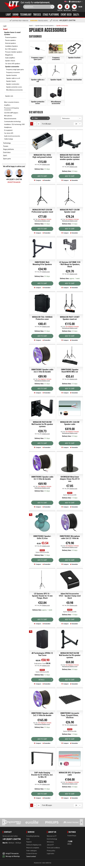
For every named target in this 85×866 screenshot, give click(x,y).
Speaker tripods (11, 81)
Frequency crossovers (13, 72)
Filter (36, 118)
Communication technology (12, 121)
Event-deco (6, 152)
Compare (38, 180)
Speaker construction (12, 84)
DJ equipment (8, 130)
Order (28, 839)
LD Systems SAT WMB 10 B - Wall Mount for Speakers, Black (69, 264)
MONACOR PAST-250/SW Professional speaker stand (42, 211)
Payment (29, 842)
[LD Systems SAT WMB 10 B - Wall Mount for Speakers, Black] (70, 248)
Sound (5, 29)
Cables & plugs (8, 139)
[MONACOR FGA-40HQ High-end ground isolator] (42, 141)
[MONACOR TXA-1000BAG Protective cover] (42, 303)
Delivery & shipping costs (33, 845)
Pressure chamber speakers (13, 52)
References (50, 842)
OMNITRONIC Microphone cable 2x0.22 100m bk (70, 537)
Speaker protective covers (14, 87)
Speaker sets (9, 96)
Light (5, 26)
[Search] (52, 7)
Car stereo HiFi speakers (12, 64)
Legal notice (50, 853)
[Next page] (35, 123)
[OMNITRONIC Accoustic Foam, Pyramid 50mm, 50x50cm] (70, 699)
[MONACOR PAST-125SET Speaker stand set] (70, 303)
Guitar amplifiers (10, 58)
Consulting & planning (32, 836)
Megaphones (9, 55)
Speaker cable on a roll (13, 78)
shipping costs (46, 164)
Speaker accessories (12, 67)
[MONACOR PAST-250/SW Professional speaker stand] (42, 195)
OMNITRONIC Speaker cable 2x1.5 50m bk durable (42, 478)
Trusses (5, 146)
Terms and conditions (53, 848)
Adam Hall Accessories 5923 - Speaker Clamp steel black (70, 596)
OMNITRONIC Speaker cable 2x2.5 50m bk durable (42, 370)
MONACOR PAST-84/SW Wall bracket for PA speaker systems (69, 655)
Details (41, 680)
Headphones (8, 127)
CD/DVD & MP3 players (11, 113)
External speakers (10, 43)
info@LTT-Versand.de (14, 182)
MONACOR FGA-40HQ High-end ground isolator (42, 156)
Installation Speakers (11, 46)
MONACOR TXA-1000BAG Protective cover (42, 318)
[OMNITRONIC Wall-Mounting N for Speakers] (42, 248)
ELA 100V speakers (11, 49)
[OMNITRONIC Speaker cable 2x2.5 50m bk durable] (42, 355)
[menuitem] (63, 1)
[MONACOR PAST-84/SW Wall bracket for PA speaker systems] (70, 639)
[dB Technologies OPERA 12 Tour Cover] (42, 639)
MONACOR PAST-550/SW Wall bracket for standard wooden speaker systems (70, 157)
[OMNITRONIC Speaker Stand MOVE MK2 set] (70, 355)
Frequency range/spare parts (15, 69)
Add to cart (42, 176)
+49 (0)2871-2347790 (67, 20)
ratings (69, 844)
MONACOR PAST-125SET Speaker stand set (70, 318)
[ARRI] (72, 822)
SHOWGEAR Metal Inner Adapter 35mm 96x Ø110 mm (70, 479)
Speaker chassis (10, 61)
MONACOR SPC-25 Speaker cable (70, 774)
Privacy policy (51, 851)
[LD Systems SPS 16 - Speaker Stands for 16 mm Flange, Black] (42, 579)
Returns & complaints (32, 848)
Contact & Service (31, 853)
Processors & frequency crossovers (11, 109)
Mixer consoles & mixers (11, 102)
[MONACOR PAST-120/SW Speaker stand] (70, 195)
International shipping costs (42, 221)
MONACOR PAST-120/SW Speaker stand (70, 211)
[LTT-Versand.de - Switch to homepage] (12, 5)
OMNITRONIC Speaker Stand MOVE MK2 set (69, 370)
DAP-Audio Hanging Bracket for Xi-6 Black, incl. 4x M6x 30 (42, 775)
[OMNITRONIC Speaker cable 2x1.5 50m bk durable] (42, 463)
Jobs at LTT (50, 845)
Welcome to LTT (51, 836)
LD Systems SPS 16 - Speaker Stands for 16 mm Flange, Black (42, 596)
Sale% (5, 156)
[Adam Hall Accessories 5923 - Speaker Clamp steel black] (70, 579)
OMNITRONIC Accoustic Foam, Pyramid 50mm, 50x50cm (69, 715)
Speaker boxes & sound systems (12, 33)
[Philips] (32, 822)
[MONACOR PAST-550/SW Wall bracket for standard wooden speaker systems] (70, 141)
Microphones (8, 116)
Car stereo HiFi (8, 133)
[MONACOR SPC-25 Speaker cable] (70, 758)
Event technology (52, 839)
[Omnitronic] (52, 822)
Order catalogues (31, 851)
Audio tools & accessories (12, 136)
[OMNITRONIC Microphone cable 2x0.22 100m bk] (70, 522)
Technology (7, 143)
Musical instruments (10, 119)
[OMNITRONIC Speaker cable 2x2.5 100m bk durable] (42, 699)
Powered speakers (10, 37)
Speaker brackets (11, 75)
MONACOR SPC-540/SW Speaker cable (69, 423)
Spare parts (7, 159)
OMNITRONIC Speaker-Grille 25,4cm (42, 537)
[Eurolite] (13, 822)
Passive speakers (10, 40)
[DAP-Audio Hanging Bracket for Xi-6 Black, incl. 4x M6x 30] (42, 758)
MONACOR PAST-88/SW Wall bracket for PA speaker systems (42, 424)
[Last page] (38, 123)
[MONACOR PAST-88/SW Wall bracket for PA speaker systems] (42, 408)
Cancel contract (31, 856)
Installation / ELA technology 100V (14, 124)
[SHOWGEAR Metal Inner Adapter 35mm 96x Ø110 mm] (70, 463)
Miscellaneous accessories (14, 90)
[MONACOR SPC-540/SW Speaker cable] (70, 408)
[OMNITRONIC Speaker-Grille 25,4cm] (42, 522)
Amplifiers (7, 105)
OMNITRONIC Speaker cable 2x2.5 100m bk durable (42, 714)
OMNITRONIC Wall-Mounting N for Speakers (42, 263)
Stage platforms (8, 149)
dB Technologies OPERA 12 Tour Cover (42, 654)
